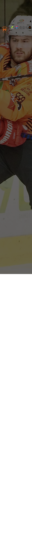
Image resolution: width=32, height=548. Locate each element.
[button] (29, 27)
